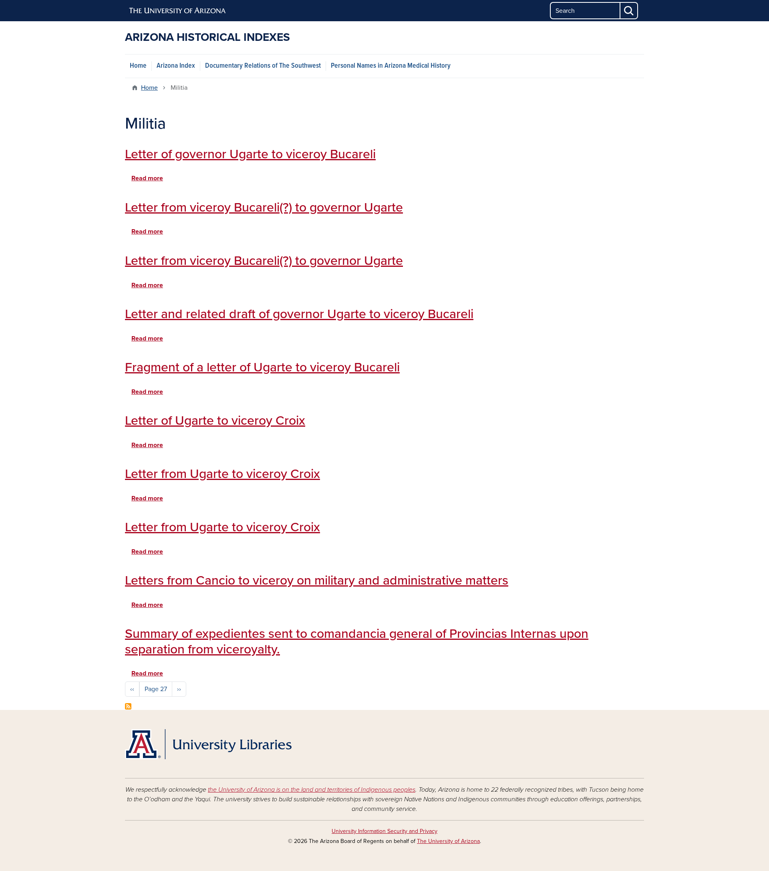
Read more (147, 178)
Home (138, 66)
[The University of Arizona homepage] (178, 11)
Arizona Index (176, 66)
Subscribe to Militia (128, 706)
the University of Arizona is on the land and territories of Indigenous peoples (311, 790)
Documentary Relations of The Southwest (263, 66)
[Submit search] (629, 10)
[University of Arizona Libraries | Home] (208, 744)
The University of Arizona (448, 841)
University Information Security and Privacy (384, 831)
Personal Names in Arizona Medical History (391, 66)
